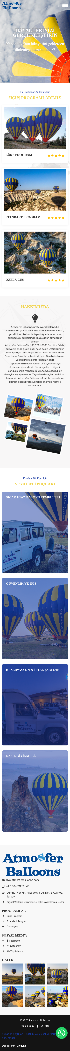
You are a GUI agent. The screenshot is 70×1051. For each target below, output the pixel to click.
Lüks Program (19, 155)
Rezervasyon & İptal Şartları (33, 669)
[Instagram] (42, 1026)
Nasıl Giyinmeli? (21, 756)
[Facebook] (37, 1026)
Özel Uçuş (15, 279)
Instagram (15, 945)
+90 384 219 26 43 (17, 886)
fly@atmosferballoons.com (22, 880)
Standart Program (23, 217)
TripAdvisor (16, 951)
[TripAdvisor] (47, 1026)
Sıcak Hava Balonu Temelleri (33, 497)
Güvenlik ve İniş (21, 583)
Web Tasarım (9, 1045)
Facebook (14, 940)
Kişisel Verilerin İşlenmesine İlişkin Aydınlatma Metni (35, 902)
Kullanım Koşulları (13, 1034)
